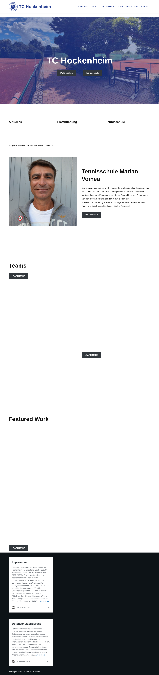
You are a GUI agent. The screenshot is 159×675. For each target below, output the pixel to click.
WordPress (35, 671)
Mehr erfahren (91, 215)
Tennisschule (92, 73)
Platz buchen (66, 73)
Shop (120, 7)
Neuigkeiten (108, 7)
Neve (11, 671)
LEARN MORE (18, 276)
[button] (87, 6)
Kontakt (145, 7)
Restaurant (132, 7)
